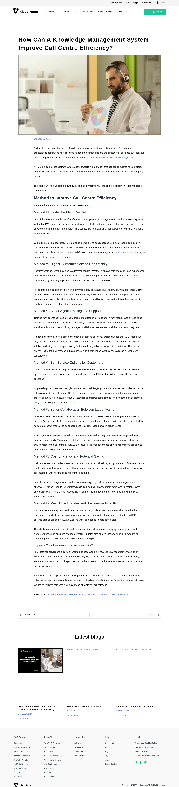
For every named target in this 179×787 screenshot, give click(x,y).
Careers (17, 772)
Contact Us (109, 743)
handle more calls (124, 252)
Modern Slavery (141, 751)
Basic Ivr (47, 772)
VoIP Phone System (52, 760)
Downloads (18, 777)
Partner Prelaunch (82, 751)
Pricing (119, 12)
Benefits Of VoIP (21, 751)
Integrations (87, 12)
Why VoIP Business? (52, 743)
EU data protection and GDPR (147, 756)
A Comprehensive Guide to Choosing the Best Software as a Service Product (87, 594)
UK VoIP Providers (21, 760)
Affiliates (77, 743)
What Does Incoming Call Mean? (85, 706)
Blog (106, 751)
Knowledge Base (111, 764)
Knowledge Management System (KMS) (111, 157)
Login (107, 760)
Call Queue (49, 768)
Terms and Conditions (144, 747)
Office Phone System (23, 747)
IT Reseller (78, 747)
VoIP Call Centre (21, 764)
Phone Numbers (104, 12)
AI (77, 12)
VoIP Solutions (20, 768)
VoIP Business (141, 785)
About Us (108, 747)
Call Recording (50, 777)
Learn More (24, 718)
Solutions (49, 12)
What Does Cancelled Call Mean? (134, 706)
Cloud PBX (48, 751)
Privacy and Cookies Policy (146, 743)
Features (65, 12)
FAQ (106, 756)
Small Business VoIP (22, 756)
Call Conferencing (51, 764)
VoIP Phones (49, 747)
